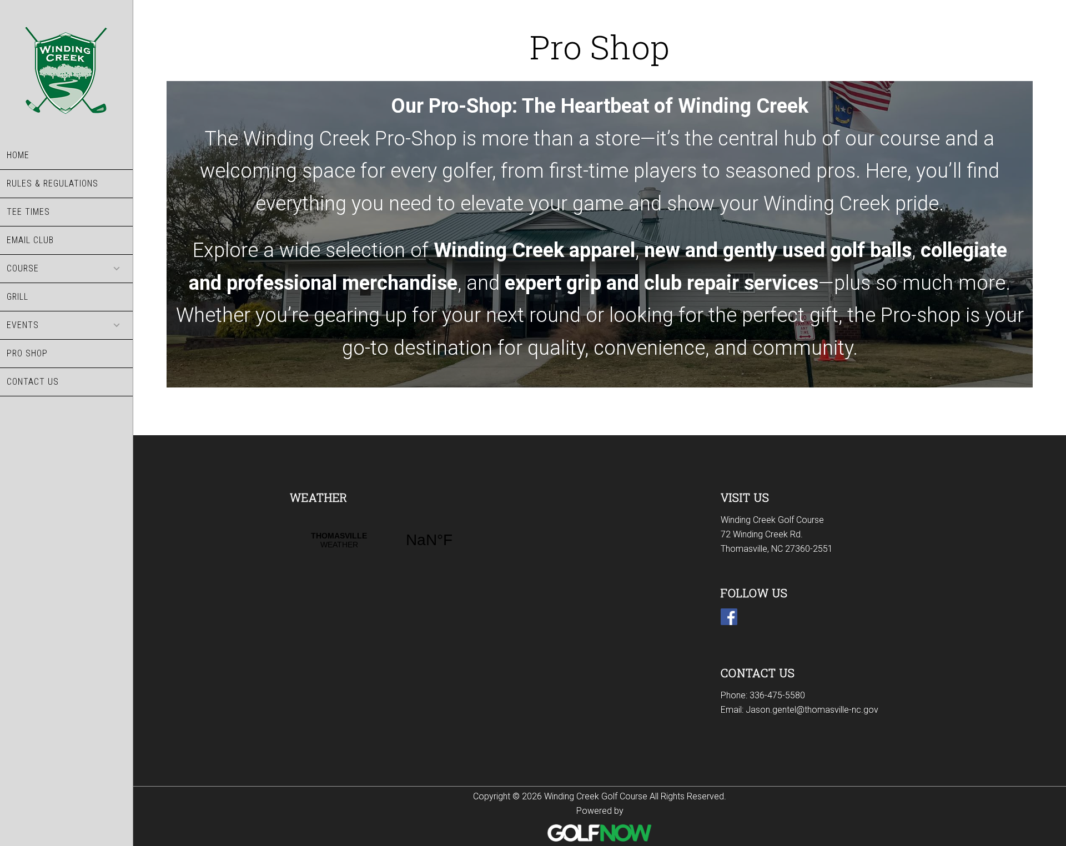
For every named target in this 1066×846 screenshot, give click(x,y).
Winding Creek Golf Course (66, 70)
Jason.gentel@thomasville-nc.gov (812, 709)
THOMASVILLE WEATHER (384, 540)
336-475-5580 (777, 695)
